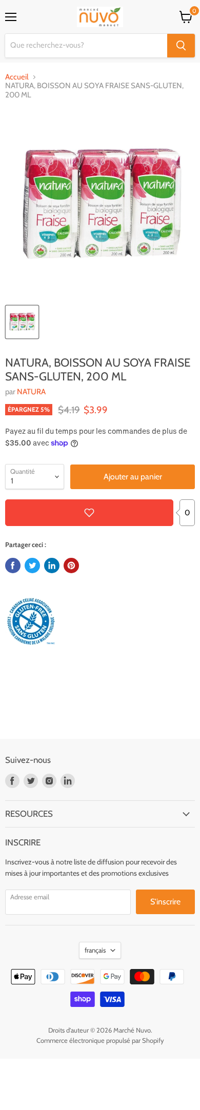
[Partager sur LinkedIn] (51, 565)
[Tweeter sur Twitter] (32, 565)
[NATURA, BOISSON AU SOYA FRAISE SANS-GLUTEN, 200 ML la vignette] (22, 322)
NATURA (31, 391)
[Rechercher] (181, 45)
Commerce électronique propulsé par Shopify (100, 1040)
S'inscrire (165, 901)
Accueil (17, 77)
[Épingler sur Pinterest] (71, 565)
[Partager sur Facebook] (13, 565)
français (95, 950)
